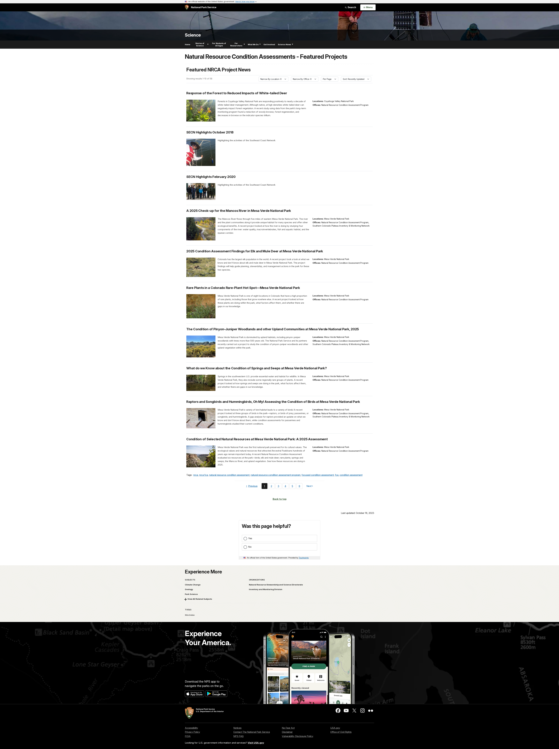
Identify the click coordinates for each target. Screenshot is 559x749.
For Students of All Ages (219, 44)
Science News (284, 44)
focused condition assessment (318, 474)
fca (336, 474)
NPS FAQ (238, 736)
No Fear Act (288, 727)
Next (309, 487)
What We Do (253, 44)
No (250, 546)
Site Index (190, 615)
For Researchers (236, 44)
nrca (195, 474)
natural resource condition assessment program (275, 474)
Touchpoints (304, 557)
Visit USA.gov (256, 742)
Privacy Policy (192, 731)
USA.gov (335, 727)
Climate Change (192, 584)
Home (187, 44)
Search (351, 7)
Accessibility (191, 727)
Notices (237, 727)
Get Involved (269, 44)
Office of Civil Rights (341, 731)
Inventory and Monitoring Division (265, 589)
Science (193, 35)
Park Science (191, 594)
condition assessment (351, 474)
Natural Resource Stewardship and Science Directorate (276, 584)
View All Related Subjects (199, 599)
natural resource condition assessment (229, 474)
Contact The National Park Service (251, 731)
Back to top (279, 499)
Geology (189, 589)
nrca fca (203, 474)
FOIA (188, 736)
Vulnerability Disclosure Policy (297, 736)
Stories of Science (199, 44)
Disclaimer (287, 731)
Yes (250, 538)
